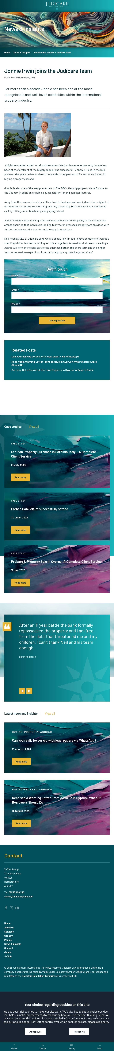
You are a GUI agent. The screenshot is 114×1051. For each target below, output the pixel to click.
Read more (20, 477)
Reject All (79, 1031)
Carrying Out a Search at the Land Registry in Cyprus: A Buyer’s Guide (52, 370)
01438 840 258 (16, 892)
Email (14, 289)
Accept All (35, 1031)
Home (7, 52)
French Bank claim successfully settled (39, 509)
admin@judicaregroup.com (18, 896)
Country (8, 935)
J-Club (8, 956)
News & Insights (22, 52)
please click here (98, 1021)
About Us (9, 927)
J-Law (7, 952)
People (8, 939)
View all (34, 426)
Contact (13, 855)
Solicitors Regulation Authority (38, 975)
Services (9, 931)
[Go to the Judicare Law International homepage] (57, 6)
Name (14, 275)
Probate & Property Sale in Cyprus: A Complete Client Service (56, 561)
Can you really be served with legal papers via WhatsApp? (45, 356)
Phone (14, 303)
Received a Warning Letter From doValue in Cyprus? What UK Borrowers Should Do (54, 363)
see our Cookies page (17, 1021)
